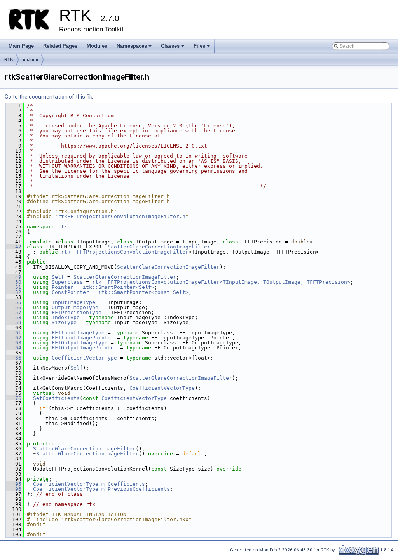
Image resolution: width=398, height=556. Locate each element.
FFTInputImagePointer (83, 338)
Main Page (21, 46)
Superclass (67, 282)
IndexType (66, 317)
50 (13, 282)
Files (202, 48)
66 (13, 358)
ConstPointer (70, 292)
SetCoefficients (56, 398)
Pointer (62, 287)
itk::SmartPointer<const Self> (143, 292)
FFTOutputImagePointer (84, 348)
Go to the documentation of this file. (50, 97)
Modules (97, 46)
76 (13, 398)
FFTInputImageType (78, 332)
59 (13, 322)
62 (13, 338)
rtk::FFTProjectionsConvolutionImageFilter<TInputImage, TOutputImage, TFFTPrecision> (221, 282)
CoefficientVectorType (84, 358)
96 (13, 489)
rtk (62, 226)
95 (13, 484)
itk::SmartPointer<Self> (118, 287)
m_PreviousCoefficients (135, 489)
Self (58, 277)
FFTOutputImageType (80, 343)
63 (13, 343)
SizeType (64, 322)
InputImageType (73, 302)
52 (13, 292)
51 (13, 287)
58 (13, 317)
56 (13, 307)
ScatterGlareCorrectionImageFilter (159, 247)
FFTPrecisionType (76, 312)
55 (13, 302)
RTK (8, 59)
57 (13, 312)
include (30, 59)
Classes (173, 48)
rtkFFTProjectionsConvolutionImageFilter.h (121, 216)
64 (13, 348)
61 (13, 332)
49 (13, 277)
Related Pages (60, 46)
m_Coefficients (123, 484)
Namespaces (135, 48)
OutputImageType (75, 307)
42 (13, 247)
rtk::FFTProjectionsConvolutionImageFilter (125, 252)
